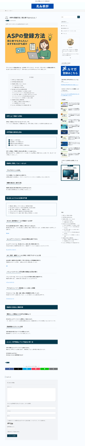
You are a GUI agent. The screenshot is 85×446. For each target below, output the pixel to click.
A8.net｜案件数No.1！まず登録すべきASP (22, 91)
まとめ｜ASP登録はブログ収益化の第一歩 (21, 105)
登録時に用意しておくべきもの (19, 84)
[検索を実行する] (78, 17)
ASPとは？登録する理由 (17, 79)
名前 (8, 406)
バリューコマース (10, 282)
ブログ (8, 20)
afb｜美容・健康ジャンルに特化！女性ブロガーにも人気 (25, 94)
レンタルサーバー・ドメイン (69, 30)
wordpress (65, 28)
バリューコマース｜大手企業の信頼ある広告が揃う (24, 96)
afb (7, 266)
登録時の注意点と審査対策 (18, 99)
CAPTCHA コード (10, 426)
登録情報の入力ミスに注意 (19, 103)
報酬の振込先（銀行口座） (19, 87)
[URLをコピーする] (53, 369)
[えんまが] (42, 6)
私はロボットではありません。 (14, 431)
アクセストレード (10, 298)
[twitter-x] (70, 57)
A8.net (7, 233)
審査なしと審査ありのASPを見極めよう (22, 101)
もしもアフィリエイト (11, 249)
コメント (9, 387)
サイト (8, 415)
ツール (64, 33)
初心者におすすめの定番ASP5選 (19, 89)
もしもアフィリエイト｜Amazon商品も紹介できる (24, 92)
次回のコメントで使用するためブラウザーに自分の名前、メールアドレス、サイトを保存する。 (27, 420)
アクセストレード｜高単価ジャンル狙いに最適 (23, 97)
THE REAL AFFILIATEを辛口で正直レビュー (69, 84)
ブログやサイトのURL (18, 85)
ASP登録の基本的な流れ (17, 81)
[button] (9, 369)
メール (9, 411)
